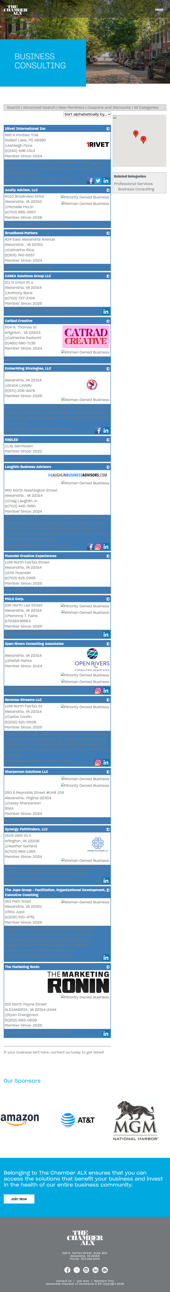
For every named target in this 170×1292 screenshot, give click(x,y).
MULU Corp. (14, 599)
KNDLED (11, 440)
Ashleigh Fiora (19, 145)
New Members (71, 107)
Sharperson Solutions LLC (26, 772)
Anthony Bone (20, 293)
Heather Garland (22, 846)
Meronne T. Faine (22, 616)
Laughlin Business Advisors (28, 467)
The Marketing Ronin (22, 967)
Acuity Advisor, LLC (21, 190)
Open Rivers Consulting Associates (34, 644)
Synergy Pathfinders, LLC (26, 829)
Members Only (104, 1280)
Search (13, 107)
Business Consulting (136, 189)
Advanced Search (39, 107)
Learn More (15, 179)
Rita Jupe (16, 912)
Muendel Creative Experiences (30, 556)
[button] (135, 134)
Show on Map (59, 179)
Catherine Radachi (24, 338)
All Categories (146, 107)
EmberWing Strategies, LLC (28, 368)
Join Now (19, 1199)
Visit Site (36, 179)
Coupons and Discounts (109, 107)
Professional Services (133, 184)
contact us (60, 1052)
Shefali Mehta (19, 660)
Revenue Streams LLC (23, 700)
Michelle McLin (20, 207)
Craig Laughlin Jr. (22, 501)
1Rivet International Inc (25, 129)
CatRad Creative (18, 321)
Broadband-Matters (21, 233)
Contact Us (64, 1280)
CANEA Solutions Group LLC (28, 276)
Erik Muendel (19, 573)
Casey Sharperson (24, 803)
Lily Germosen (20, 446)
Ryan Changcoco (22, 1015)
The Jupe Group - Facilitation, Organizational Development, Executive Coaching (55, 892)
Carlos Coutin (19, 716)
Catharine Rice (20, 250)
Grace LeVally (19, 385)
